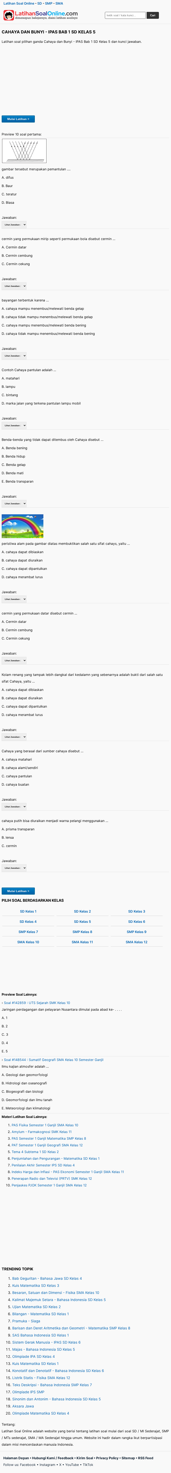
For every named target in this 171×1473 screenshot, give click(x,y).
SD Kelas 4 (28, 921)
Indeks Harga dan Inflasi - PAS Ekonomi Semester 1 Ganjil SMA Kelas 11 (68, 1172)
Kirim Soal (85, 1458)
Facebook (28, 1465)
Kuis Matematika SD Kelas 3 (35, 1285)
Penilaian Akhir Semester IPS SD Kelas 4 (43, 1165)
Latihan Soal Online (19, 3)
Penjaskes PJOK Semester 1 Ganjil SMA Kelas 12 (49, 1185)
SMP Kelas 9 (136, 932)
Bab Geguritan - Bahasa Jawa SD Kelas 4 (47, 1278)
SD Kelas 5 (82, 921)
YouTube (72, 1465)
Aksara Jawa (23, 1406)
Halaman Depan (16, 1458)
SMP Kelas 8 (82, 932)
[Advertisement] (85, 79)
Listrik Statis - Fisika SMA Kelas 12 (41, 1378)
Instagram (47, 1465)
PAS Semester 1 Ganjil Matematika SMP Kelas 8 (49, 1138)
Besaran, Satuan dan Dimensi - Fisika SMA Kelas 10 (55, 1293)
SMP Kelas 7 (28, 932)
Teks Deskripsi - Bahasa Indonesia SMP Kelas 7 (52, 1385)
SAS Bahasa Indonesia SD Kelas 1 (40, 1335)
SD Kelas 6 (136, 921)
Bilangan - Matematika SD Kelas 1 (40, 1314)
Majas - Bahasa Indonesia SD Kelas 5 (43, 1349)
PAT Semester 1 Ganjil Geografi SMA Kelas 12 (47, 1145)
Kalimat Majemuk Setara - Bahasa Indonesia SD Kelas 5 (59, 1300)
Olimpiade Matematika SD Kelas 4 (40, 1413)
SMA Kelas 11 (82, 942)
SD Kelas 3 (136, 911)
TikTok (88, 1465)
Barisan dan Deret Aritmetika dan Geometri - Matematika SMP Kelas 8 (71, 1328)
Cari (152, 15)
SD (39, 3)
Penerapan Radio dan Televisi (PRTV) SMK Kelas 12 (52, 1178)
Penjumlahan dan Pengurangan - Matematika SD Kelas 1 (55, 1158)
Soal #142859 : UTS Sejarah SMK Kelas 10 (37, 1003)
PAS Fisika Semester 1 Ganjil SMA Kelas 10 (45, 1125)
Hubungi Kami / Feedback (52, 1458)
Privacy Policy (107, 1458)
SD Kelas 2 (82, 911)
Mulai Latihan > (18, 119)
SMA (59, 3)
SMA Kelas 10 (28, 942)
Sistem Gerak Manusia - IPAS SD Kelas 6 (46, 1342)
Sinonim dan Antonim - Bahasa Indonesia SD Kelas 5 (56, 1399)
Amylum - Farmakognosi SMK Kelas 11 (42, 1132)
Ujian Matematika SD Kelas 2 (36, 1307)
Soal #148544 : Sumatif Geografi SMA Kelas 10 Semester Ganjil (53, 1060)
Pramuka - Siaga (26, 1321)
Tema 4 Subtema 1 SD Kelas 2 (35, 1152)
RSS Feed (145, 1458)
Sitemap (128, 1458)
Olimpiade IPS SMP (28, 1392)
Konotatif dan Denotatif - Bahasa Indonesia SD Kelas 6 (58, 1371)
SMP (48, 3)
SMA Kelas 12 (136, 942)
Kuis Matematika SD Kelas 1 (35, 1364)
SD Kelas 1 (28, 911)
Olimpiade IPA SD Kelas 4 (33, 1356)
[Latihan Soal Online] (40, 15)
